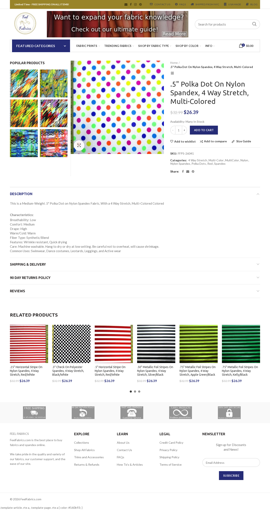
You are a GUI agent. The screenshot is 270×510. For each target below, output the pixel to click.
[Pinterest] (193, 171)
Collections (81, 442)
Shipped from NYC (207, 4)
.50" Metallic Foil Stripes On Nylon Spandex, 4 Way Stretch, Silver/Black (155, 370)
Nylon (244, 160)
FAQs (120, 457)
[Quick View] (45, 350)
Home (174, 62)
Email (126, 4)
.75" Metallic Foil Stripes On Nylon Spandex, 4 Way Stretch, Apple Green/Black (198, 370)
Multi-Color (216, 160)
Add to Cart (204, 130)
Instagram (135, 4)
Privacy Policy (168, 450)
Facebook (131, 4)
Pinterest (140, 4)
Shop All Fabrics (84, 450)
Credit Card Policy (171, 442)
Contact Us (162, 4)
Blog (254, 4)
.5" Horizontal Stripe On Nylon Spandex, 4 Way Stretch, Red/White (110, 370)
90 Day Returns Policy (30, 278)
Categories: (178, 160)
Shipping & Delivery (28, 264)
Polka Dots (199, 163)
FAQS (182, 4)
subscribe (231, 475)
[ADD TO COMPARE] (45, 341)
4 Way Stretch (197, 160)
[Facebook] (183, 171)
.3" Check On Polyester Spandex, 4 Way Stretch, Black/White (68, 370)
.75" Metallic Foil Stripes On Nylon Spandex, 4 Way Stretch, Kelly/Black (240, 370)
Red (210, 163)
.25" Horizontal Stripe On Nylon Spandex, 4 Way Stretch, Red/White (26, 370)
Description (21, 194)
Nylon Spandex (180, 163)
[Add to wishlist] (45, 331)
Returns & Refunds (86, 464)
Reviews (17, 291)
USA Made (234, 4)
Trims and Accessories (89, 457)
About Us (123, 442)
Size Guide (243, 141)
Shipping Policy (169, 457)
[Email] (187, 171)
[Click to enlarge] (79, 145)
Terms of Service (170, 464)
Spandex (219, 163)
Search (254, 24)
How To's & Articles (130, 464)
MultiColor (232, 160)
